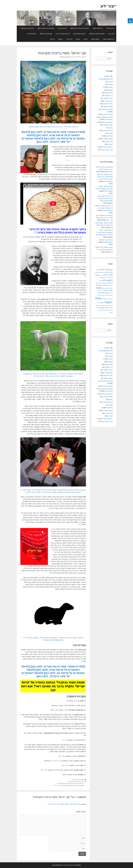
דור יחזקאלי (109, 95)
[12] (50, 573)
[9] (74, 401)
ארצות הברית (109, 277)
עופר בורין (101, 293)
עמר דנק (105, 295)
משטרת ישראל (108, 290)
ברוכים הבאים (110, 28)
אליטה (103, 272)
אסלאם (97, 275)
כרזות (108, 285)
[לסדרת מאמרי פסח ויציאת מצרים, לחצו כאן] (58, 132)
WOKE (111, 270)
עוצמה (111, 295)
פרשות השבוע (95, 39)
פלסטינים (104, 299)
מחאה (111, 288)
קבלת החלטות (109, 305)
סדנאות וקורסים (108, 130)
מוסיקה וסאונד (108, 106)
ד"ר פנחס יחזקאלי (97, 28)
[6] (79, 269)
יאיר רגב (98, 283)
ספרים (85, 39)
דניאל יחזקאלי (108, 98)
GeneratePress (57, 865)
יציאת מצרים (74, 781)
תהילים (103, 310)
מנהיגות (104, 288)
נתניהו (107, 293)
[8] (80, 385)
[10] (28, 434)
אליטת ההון (99, 272)
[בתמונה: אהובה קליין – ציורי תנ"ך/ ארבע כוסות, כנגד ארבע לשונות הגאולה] (53, 127)
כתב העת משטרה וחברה (63, 34)
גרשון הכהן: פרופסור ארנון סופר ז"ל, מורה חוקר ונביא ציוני (104, 218)
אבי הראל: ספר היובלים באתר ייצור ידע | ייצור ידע (64, 804)
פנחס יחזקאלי (108, 139)
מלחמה (107, 288)
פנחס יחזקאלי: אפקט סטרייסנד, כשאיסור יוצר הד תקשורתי (104, 188)
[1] (24, 174)
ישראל (111, 285)
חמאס (100, 280)
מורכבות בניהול (62, 28)
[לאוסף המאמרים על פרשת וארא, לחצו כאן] (50, 133)
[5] (74, 248)
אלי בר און (109, 272)
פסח (69, 781)
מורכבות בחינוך (31, 34)
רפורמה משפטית (104, 308)
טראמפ (103, 283)
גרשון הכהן (111, 34)
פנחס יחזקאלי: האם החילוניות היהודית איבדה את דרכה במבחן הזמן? (105, 232)
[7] (56, 318)
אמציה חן (102, 275)
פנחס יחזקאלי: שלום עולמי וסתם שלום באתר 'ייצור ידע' (69, 785)
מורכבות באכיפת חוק (79, 34)
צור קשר (52, 39)
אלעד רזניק (108, 275)
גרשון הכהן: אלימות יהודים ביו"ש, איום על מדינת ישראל (104, 169)
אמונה (82, 779)
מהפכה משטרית (102, 285)
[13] (56, 580)
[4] (76, 246)
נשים (111, 128)
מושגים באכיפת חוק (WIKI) (97, 34)
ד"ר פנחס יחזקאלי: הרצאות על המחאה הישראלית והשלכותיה (104, 208)
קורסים (78, 39)
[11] (80, 524)
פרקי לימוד (69, 39)
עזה (108, 295)
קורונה (111, 144)
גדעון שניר (102, 277)
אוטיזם (110, 84)
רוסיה (100, 305)
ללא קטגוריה (108, 101)
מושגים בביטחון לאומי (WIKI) (45, 28)
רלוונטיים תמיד (76, 779)
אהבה (111, 82)
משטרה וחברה (108, 125)
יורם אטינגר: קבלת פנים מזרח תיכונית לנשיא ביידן (70, 783)
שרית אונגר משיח (107, 150)
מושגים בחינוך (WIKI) (46, 34)
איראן (98, 270)
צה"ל (98, 303)
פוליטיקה (110, 136)
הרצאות (60, 39)
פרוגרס (102, 303)
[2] (40, 179)
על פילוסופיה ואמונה (108, 39)
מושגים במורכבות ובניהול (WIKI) (79, 28)
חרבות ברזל (109, 283)
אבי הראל (81, 781)
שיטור (97, 308)
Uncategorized (104, 79)
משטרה (99, 288)
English (106, 76)
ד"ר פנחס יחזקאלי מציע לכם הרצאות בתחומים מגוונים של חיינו (105, 198)
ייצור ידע (108, 6)
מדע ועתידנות (108, 104)
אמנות (110, 90)
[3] (36, 232)
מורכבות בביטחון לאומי (27, 28)
